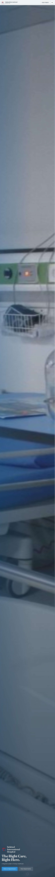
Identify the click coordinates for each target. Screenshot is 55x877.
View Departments (26, 869)
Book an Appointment (10, 869)
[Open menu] (52, 2)
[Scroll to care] (27, 874)
